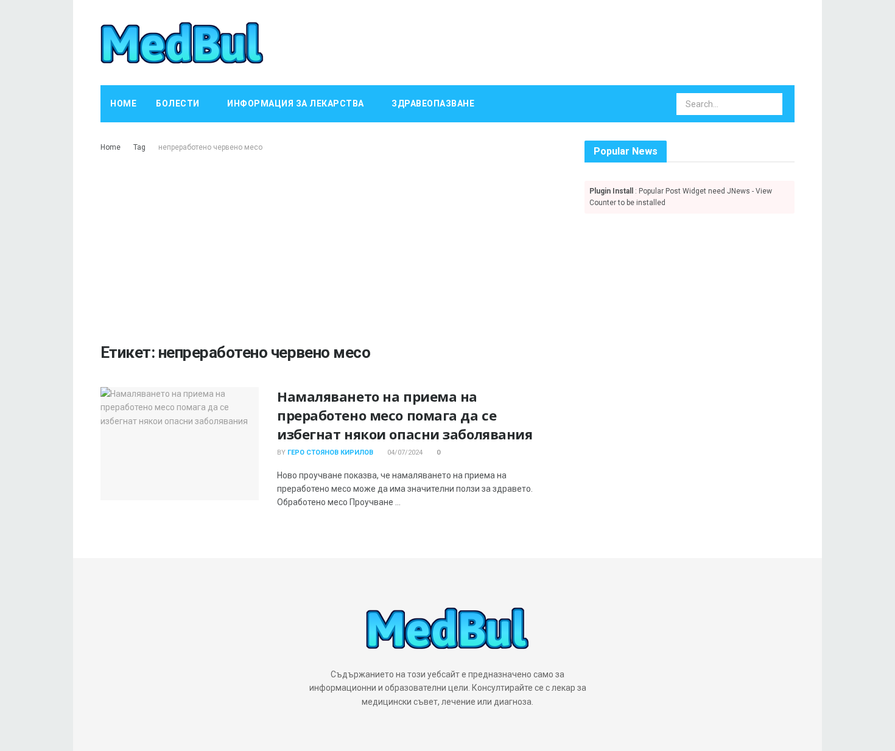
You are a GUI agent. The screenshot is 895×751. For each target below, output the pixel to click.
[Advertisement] (328, 245)
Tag (139, 147)
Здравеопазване (432, 103)
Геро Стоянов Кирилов (330, 452)
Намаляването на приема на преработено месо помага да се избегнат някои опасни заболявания (404, 415)
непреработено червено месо (210, 147)
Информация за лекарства (295, 103)
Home (123, 103)
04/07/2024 (404, 452)
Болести (178, 103)
